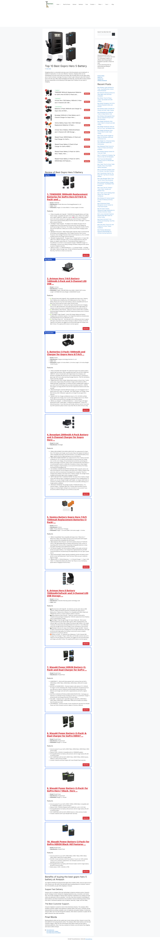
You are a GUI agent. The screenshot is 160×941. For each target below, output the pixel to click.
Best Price (87, 93)
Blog (113, 4)
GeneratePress (89, 939)
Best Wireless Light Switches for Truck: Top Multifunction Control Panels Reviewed (106, 89)
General (74, 4)
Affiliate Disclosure (102, 80)
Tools (86, 4)
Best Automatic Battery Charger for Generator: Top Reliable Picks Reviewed (106, 184)
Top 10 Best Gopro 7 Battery (52, 931)
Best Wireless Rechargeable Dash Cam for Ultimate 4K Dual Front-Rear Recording (106, 118)
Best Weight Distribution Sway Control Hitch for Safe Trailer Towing (105, 132)
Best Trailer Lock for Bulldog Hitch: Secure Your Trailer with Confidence (106, 194)
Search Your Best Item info (104, 32)
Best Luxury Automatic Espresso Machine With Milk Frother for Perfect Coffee (106, 215)
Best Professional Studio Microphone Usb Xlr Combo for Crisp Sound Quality (105, 205)
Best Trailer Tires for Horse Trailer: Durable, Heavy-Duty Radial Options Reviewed (106, 166)
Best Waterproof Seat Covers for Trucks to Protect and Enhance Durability (106, 148)
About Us (100, 77)
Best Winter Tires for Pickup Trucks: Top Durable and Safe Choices (105, 100)
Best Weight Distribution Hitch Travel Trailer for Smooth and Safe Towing (106, 123)
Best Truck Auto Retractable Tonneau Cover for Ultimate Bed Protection (106, 160)
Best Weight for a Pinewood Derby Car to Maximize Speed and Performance (106, 142)
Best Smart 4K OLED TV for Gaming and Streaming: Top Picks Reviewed (106, 221)
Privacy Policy (101, 75)
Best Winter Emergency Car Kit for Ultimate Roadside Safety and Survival (106, 105)
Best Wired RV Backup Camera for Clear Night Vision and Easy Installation (106, 94)
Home (58, 4)
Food (107, 4)
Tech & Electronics (50, 929)
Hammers (81, 4)
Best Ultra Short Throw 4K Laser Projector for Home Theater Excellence (106, 226)
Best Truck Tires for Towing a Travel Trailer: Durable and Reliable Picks (105, 189)
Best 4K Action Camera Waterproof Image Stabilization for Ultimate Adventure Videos (106, 210)
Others (99, 4)
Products (92, 4)
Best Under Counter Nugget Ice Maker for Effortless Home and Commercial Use (105, 137)
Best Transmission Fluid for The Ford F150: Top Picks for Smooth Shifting (106, 175)
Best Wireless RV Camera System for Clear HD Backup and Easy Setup (106, 200)
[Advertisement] (80, 18)
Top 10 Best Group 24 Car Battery (53, 932)
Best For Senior (66, 4)
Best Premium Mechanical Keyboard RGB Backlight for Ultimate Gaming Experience (105, 231)
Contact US (100, 79)
